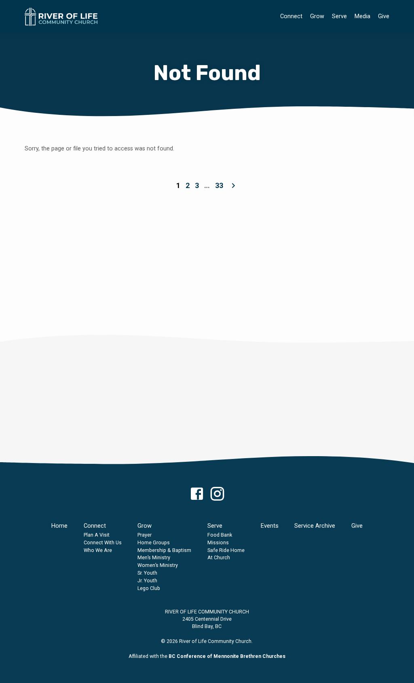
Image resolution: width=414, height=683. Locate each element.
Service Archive (314, 525)
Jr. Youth (147, 580)
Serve (339, 16)
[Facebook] (197, 494)
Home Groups (153, 542)
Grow (317, 16)
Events (270, 525)
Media (362, 16)
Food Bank (219, 535)
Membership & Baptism (164, 550)
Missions (218, 542)
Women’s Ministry (157, 565)
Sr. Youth (147, 573)
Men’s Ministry (153, 557)
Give (383, 16)
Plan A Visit (97, 535)
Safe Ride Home (226, 550)
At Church (218, 557)
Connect (291, 16)
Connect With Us (103, 542)
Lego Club (148, 588)
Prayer (144, 535)
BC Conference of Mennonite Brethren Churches (227, 656)
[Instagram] (217, 494)
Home (59, 525)
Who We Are (98, 550)
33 (219, 185)
